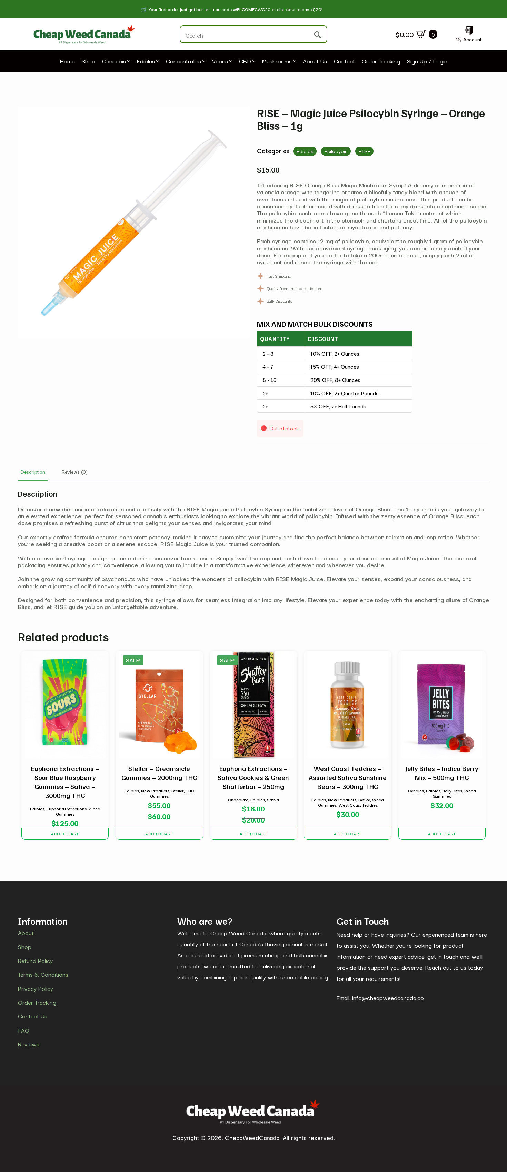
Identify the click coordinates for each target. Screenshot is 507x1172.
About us (315, 61)
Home (67, 61)
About (26, 932)
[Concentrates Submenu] (203, 61)
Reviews (28, 1044)
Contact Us (32, 1016)
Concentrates (183, 61)
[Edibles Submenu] (157, 61)
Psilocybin (336, 151)
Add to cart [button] (65, 833)
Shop (88, 61)
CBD (245, 61)
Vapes (220, 61)
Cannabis (114, 61)
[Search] (318, 35)
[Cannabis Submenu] (128, 61)
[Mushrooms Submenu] (294, 61)
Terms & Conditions (43, 974)
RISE (364, 151)
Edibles (146, 61)
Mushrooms (277, 61)
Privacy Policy (35, 988)
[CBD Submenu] (253, 61)
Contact (344, 61)
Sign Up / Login (427, 61)
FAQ (23, 1030)
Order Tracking (381, 61)
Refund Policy (35, 960)
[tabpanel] (253, 549)
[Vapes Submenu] (230, 61)
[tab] (33, 471)
